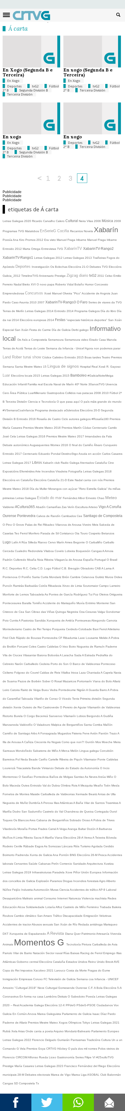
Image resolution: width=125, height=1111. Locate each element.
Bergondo (94, 716)
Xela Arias (18, 1031)
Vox (116, 1005)
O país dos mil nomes (83, 1048)
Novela (89, 231)
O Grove (19, 524)
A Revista (56, 933)
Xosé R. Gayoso (110, 366)
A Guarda (93, 690)
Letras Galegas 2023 (49, 1066)
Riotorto (8, 716)
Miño (110, 776)
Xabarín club (52, 462)
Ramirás (19, 585)
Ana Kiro (19, 239)
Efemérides (27, 471)
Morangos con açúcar (63, 488)
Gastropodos (56, 393)
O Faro (82, 302)
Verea (88, 837)
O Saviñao (26, 776)
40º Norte (81, 384)
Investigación (41, 266)
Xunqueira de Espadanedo (28, 933)
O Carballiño (94, 542)
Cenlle (18, 846)
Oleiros (104, 594)
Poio (6, 620)
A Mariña (48, 837)
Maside (35, 794)
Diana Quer (73, 933)
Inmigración (11, 979)
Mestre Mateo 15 (35, 366)
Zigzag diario (78, 275)
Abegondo (98, 620)
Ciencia (64, 889)
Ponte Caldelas (107, 759)
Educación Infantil (15, 384)
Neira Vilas (86, 221)
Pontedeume (67, 690)
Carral (52, 828)
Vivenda (115, 933)
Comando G (11, 1048)
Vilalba (66, 672)
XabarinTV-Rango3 (61, 302)
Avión (94, 733)
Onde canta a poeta (39, 1031)
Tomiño (37, 603)
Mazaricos (70, 681)
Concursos (34, 293)
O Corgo (30, 716)
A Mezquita (86, 785)
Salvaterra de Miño (46, 750)
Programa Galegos (87, 311)
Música (108, 221)
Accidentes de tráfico (84, 889)
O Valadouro (42, 724)
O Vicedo (65, 698)
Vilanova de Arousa (68, 524)
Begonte (79, 542)
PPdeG (71, 1005)
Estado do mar (50, 498)
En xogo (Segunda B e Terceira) (87, 72)
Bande (37, 768)
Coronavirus (11, 996)
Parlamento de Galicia (77, 1013)
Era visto (50, 239)
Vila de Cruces (13, 655)
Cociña (63, 231)
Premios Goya (36, 1048)
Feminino (93, 907)
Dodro (17, 811)
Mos (98, 742)
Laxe (82, 637)
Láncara (68, 846)
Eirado (94, 339)
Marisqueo (110, 924)
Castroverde (51, 707)
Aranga (72, 828)
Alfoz (59, 907)
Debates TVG (99, 266)
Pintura (87, 944)
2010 (34, 302)
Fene (86, 733)
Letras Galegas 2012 (48, 257)
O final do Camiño (81, 445)
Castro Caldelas (48, 646)
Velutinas (105, 915)
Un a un (117, 1040)
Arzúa (102, 776)
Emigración (91, 915)
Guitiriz (100, 577)
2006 (98, 221)
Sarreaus (9, 750)
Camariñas (54, 507)
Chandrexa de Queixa (79, 811)
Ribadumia (70, 637)
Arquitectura (95, 863)
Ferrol (24, 533)
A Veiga (62, 828)
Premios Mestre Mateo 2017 (65, 436)
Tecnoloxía (74, 944)
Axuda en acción (90, 453)
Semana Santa (13, 366)
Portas (33, 828)
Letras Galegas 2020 (17, 221)
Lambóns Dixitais (56, 996)
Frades (43, 828)
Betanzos (107, 533)
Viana (59, 837)
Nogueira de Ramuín (91, 646)
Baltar (82, 828)
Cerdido (108, 846)
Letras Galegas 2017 (17, 462)
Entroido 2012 (13, 248)
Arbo (34, 733)
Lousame (92, 637)
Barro (104, 690)
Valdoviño (26, 724)
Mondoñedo (24, 750)
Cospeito (95, 533)
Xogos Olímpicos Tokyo (75, 1022)
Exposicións (11, 471)
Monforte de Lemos (16, 594)
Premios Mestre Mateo (43, 1022)
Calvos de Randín (48, 516)
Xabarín (106, 230)
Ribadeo (49, 524)
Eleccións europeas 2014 (37, 320)
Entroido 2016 (27, 419)
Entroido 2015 (75, 357)
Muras (54, 889)
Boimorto (9, 855)
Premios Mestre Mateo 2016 (42, 427)
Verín (71, 507)
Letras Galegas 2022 (17, 1040)
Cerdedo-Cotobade (79, 629)
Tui (90, 594)
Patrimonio (88, 933)
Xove (69, 872)
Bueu (46, 690)
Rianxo (43, 542)
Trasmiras (112, 802)
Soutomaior (91, 585)
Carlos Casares (112, 453)
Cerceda (9, 551)
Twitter (47, 1102)
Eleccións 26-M (87, 855)
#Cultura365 (25, 507)
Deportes (14, 86)
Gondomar (113, 611)
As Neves (91, 776)
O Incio (105, 768)
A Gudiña (107, 716)
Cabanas (44, 863)
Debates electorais (38, 1074)
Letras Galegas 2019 (17, 872)
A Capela (107, 672)
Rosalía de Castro (49, 419)
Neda (25, 759)
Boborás (54, 655)
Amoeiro (9, 987)
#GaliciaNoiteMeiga (100, 375)
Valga (101, 611)
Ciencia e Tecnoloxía (42, 401)
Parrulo (8, 953)
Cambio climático (25, 915)
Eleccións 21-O (79, 266)
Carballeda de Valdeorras (58, 794)
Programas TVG (14, 231)
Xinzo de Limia (72, 585)
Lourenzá (9, 768)
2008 (98, 393)
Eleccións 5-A (112, 987)
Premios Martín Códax (77, 427)
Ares (32, 820)
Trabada (106, 907)
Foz (96, 594)
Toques (8, 820)
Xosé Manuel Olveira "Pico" (63, 293)
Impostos (26, 970)
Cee (80, 516)
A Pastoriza (27, 620)
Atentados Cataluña (94, 462)
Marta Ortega (32, 248)
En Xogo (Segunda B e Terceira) (28, 72)
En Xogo (13, 80)
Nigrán (81, 690)
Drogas (68, 881)
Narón (19, 664)
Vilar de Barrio (23, 953)
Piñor (77, 872)
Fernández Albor (74, 498)
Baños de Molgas (61, 776)
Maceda (15, 785)
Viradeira (62, 471)
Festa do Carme (40, 329)
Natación (39, 953)
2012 (40, 239)
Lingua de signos (63, 366)
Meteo (111, 497)
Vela (23, 1048)
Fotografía (75, 471)
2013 (89, 257)
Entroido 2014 (64, 311)
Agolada (97, 846)
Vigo (102, 507)
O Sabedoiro (77, 996)
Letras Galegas (74, 257)
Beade (34, 759)
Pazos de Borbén (30, 681)
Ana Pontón (61, 855)
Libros (37, 463)
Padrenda (22, 855)
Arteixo (93, 507)
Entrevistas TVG (52, 248)
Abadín (41, 507)
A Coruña (113, 507)
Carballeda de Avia (104, 944)
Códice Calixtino (53, 357)
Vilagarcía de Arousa (68, 559)
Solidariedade (35, 907)
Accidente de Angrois (96, 293)
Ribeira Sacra (33, 837)
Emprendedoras (14, 293)
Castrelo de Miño (75, 907)
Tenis (76, 698)
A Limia (18, 837)
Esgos (39, 846)
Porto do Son (60, 664)
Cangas (96, 551)
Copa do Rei (11, 970)
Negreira (73, 611)
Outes (25, 785)
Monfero (34, 533)
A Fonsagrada (48, 733)
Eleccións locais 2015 (26, 375)
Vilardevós (10, 828)
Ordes (118, 577)
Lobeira (70, 551)
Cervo (52, 542)
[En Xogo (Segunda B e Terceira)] (31, 66)
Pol (18, 759)
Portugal (100, 559)
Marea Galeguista (49, 1013)
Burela (19, 716)
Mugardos (65, 733)
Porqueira (59, 629)
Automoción (41, 889)
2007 (41, 302)
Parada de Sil (50, 533)
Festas (60, 320)
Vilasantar (30, 655)
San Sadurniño (32, 811)
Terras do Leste (35, 348)
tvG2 (36, 86)
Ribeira (49, 559)
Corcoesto (101, 284)
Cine (111, 462)
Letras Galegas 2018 (97, 471)
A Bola (98, 987)
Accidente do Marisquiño (59, 603)
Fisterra (77, 733)
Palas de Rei (34, 524)
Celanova (88, 577)
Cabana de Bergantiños (52, 820)
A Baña (78, 802)
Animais (8, 944)
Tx (37, 1083)
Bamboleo (79, 375)
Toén (107, 785)
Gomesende (67, 987)
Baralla (27, 603)
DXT (6, 933)
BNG (73, 855)
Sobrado (75, 820)
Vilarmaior (90, 759)
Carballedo (31, 664)
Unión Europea (91, 872)
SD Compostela (25, 1083)
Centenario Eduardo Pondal (42, 453)
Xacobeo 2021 (43, 970)
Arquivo (59, 1031)
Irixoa (75, 672)
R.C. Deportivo (13, 568)
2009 (117, 221)
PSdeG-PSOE (86, 1005)
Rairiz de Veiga (31, 690)
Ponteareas (83, 620)
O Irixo (64, 646)
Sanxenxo (56, 716)
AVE (116, 961)
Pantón (104, 733)
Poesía (8, 239)
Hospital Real (89, 366)
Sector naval (54, 953)
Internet (63, 898)
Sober (46, 681)
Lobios (82, 716)
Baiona (42, 655)
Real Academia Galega (29, 1005)
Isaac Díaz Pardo (104, 1013)
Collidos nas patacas (79, 393)
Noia (40, 559)
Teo (17, 533)
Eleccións (46, 961)
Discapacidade (73, 915)
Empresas (26, 979)
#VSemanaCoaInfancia (19, 410)
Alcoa (21, 907)
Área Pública (19, 393)
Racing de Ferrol (91, 953)
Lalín (15, 542)
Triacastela (24, 768)
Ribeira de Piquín (71, 759)
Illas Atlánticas (63, 802)
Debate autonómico (16, 445)
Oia (77, 533)
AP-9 (102, 889)
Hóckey (62, 1048)
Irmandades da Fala (98, 436)
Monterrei (103, 603)
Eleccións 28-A (73, 837)
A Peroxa (47, 802)
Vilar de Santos (95, 802)
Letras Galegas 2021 (105, 1022)
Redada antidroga (90, 924)
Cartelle (53, 759)
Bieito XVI (29, 284)
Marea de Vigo (61, 1074)
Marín (61, 542)
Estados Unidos (77, 961)
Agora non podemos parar (102, 348)
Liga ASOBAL (90, 1074)
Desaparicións (12, 898)
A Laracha (67, 655)
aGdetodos (72, 410)
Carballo (108, 542)
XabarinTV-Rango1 (18, 258)
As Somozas (53, 846)
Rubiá (7, 1031)
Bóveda (111, 837)
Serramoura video (77, 339)
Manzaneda (11, 724)
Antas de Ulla (107, 794)
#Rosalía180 (101, 419)
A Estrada (89, 655)
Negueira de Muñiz (16, 802)
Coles (33, 646)
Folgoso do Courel (27, 672)
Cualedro (21, 551)
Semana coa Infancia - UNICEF (97, 979)
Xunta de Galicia (41, 855)
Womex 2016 (59, 445)
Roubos (8, 915)
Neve (41, 987)
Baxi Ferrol (100, 629)
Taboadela (37, 594)
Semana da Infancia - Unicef (65, 348)
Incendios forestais (86, 881)
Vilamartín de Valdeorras (103, 707)
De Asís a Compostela (32, 339)
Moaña (32, 559)
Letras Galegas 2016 (31, 436)
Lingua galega (89, 750)
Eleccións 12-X (55, 1005)
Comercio (66, 863)
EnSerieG (48, 231)
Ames (69, 542)
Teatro (106, 357)
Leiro (6, 690)
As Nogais (54, 742)
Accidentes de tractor (17, 924)
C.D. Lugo (45, 568)
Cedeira (45, 664)
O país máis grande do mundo (101, 401)
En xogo (12, 137)
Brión (66, 577)
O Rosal (57, 681)
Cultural (72, 221)
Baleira (116, 907)
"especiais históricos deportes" (87, 320)
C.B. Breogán (71, 568)
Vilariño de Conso (46, 698)
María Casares (25, 1066)
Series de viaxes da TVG (105, 302)
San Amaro (45, 915)
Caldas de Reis (50, 672)
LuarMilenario (37, 393)
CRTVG (34, 17)
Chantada (94, 672)
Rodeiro (8, 846)
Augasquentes (40, 445)
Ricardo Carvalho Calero (48, 221)
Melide (103, 637)
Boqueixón (83, 551)
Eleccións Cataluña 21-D (51, 480)
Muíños (8, 837)
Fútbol (56, 568)
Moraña (22, 828)
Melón (74, 750)
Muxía (80, 603)
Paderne (111, 646)
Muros (109, 577)
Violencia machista (95, 898)
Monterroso (11, 776)
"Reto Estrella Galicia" (93, 488)
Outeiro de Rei (32, 707)
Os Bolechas (59, 266)
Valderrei (9, 507)
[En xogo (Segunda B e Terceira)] (92, 66)
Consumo (50, 898)
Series (80, 1057)
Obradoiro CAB (91, 568)
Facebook (15, 1102)
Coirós (43, 585)
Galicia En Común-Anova (20, 1013)
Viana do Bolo (102, 681)
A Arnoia (107, 551)
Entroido (36, 785)
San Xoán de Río (66, 924)
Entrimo (91, 603)
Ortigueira (115, 594)
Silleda (33, 542)
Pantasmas (79, 1040)
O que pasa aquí (69, 401)
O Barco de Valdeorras (85, 664)
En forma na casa (31, 996)
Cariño (43, 759)
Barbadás (32, 585)
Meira (117, 742)
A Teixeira (99, 837)
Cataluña (59, 961)
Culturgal (51, 987)
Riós (77, 846)
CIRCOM (22, 1057)
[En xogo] (31, 133)
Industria (27, 889)
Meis (95, 524)
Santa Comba (93, 724)
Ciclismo (8, 672)
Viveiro (87, 524)
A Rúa (23, 542)
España (88, 559)
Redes (112, 898)
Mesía (115, 785)
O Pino (8, 524)
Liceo (53, 1057)
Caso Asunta (21, 302)
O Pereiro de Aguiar (73, 707)
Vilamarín (70, 716)
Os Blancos (21, 820)
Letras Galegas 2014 (39, 311)
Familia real (36, 384)
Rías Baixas (71, 953)
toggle (6, 15)
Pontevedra (26, 516)
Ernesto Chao (95, 498)
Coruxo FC (40, 979)
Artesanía (103, 933)
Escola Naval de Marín (59, 384)
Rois (75, 785)
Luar (7, 375)
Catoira (15, 690)
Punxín (8, 585)
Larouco (60, 970)
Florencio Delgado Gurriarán (51, 1040)
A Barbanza (104, 828)
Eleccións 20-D (90, 410)
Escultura (81, 507)
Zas (64, 507)
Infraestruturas (42, 872)
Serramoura (56, 339)
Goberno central (28, 961)
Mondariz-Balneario (78, 1031)
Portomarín (85, 681)
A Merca (64, 750)
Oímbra (66, 785)
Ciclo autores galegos (77, 419)
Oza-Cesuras (88, 611)
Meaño (99, 785)
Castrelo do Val (53, 811)
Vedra (54, 690)
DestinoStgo (69, 453)
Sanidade (80, 863)
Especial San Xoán (16, 329)
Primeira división (91, 698)
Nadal (18, 284)
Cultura (106, 1040)
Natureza (75, 898)
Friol (6, 637)
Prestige (9, 1066)
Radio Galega (70, 462)
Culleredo (20, 559)
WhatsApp (78, 1102)
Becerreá (42, 716)
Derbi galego (81, 329)
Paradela (58, 872)
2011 (101, 275)
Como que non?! (73, 742)
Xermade (82, 794)
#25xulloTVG (105, 1057)
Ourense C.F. (85, 987)
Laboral (111, 889)
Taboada (27, 698)
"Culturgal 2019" (26, 987)
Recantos (77, 231)
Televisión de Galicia (62, 979)
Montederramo (13, 629)
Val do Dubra (51, 785)
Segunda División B (33, 90)
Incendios (49, 471)
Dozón (91, 828)
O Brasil (112, 559)
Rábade (29, 846)
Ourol (113, 811)
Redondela (36, 551)
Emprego (109, 953)
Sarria (36, 577)
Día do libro (109, 311)
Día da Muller (39, 488)
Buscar (118, 14)
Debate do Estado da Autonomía (77, 768)
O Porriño (25, 577)
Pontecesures (12, 603)
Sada (78, 655)
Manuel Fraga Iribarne (72, 239)
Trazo (113, 733)
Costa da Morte (77, 970)
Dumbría (35, 802)
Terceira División (20, 94)
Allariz (116, 681)
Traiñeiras (100, 257)
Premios (116, 357)
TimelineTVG (30, 275)
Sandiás (41, 620)
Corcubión (106, 750)
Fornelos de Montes (16, 794)
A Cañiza (28, 742)
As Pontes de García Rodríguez (66, 594)
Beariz (93, 794)
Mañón (107, 724)
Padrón (8, 559)
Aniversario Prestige (53, 275)
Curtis (45, 577)
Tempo (47, 629)
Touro (84, 533)
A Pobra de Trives (103, 820)
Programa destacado (49, 410)
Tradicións (94, 1040)
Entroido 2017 (13, 453)
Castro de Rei (32, 629)
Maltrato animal (33, 898)
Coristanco (67, 533)
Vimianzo (48, 768)
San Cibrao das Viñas (40, 611)
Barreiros (9, 759)
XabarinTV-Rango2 (98, 249)
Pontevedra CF (52, 637)
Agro (102, 881)
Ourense (10, 516)
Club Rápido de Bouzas (25, 637)
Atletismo (114, 629)
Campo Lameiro (109, 585)
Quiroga (61, 611)
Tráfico (58, 915)
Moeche (107, 742)
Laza (83, 672)
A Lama (106, 568)
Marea (76, 1074)
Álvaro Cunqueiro (105, 445)
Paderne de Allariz (15, 1022)
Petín (55, 863)
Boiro (73, 646)
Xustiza (109, 863)
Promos (30, 239)
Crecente (40, 742)
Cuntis (14, 620)
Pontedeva (41, 776)
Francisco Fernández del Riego (85, 1066)
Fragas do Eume (99, 970)
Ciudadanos (105, 1005)
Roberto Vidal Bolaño (70, 284)
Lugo (7, 542)
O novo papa (46, 284)
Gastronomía (66, 1057)
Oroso (86, 820)
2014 (16, 320)
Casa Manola (108, 339)
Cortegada (102, 811)
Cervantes (21, 863)
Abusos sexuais (43, 924)
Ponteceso (108, 664)
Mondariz (55, 577)
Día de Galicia (62, 329)
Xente (17, 707)
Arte (38, 471)
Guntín (90, 742)
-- (11, 1005)
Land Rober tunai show (22, 357)
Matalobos (32, 231)
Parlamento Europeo (105, 1031)
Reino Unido (97, 961)
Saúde (33, 863)
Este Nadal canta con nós (85, 480)
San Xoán (115, 320)
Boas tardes (93, 357)
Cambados (69, 516)
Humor (89, 284)
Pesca (102, 855)
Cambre (75, 577)
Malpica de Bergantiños (67, 724)
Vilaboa (49, 551)
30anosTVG (97, 384)
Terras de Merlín (14, 311)
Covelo (60, 551)
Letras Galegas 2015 (55, 375)
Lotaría (50, 907)
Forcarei (23, 646)
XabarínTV (73, 248)
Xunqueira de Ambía (61, 620)
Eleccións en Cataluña (18, 480)
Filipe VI (90, 1057)
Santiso (79, 776)
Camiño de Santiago (17, 733)
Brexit (110, 961)
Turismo (85, 846)
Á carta (18, 28)
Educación (10, 907)
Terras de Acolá (13, 348)
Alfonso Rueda (38, 1057)
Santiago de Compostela (102, 516)
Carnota (111, 620)
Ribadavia (55, 585)
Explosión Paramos (49, 881)
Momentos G (40, 942)
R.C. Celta (30, 568)
